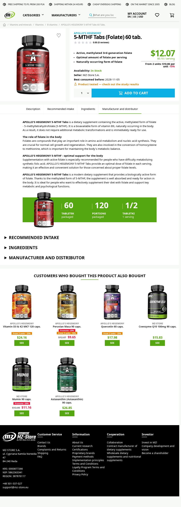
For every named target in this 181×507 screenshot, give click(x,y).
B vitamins (52, 25)
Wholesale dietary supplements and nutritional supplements (124, 456)
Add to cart (136, 93)
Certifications (80, 449)
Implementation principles (88, 460)
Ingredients (88, 109)
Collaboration (115, 442)
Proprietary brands (83, 453)
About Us (77, 442)
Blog (172, 4)
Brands (41, 446)
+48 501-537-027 (12, 483)
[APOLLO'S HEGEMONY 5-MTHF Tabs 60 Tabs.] (33, 64)
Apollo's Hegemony (87, 33)
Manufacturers (64, 15)
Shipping (42, 453)
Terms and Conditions (85, 464)
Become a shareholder (155, 453)
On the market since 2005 (145, 4)
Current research (82, 446)
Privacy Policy (80, 474)
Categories (31, 15)
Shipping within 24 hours (68, 4)
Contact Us (43, 442)
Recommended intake (60, 109)
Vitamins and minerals (21, 25)
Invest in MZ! (149, 442)
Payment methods (83, 456)
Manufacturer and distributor (120, 109)
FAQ (39, 456)
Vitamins (39, 25)
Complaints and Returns (51, 449)
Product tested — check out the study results (108, 84)
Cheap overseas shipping (107, 4)
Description (33, 109)
